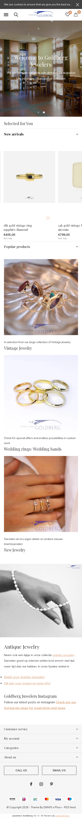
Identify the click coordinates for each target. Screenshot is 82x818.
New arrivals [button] (14, 134)
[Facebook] (31, 784)
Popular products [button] (17, 247)
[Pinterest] (51, 784)
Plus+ (58, 807)
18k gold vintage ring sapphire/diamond (18, 227)
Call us (21, 770)
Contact (29, 88)
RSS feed (70, 807)
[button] (6, 15)
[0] (76, 14)
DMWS (48, 807)
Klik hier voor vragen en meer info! (27, 683)
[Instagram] (41, 784)
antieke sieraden (63, 655)
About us (52, 88)
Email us (59, 770)
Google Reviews (62, 815)
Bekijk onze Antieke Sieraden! (24, 677)
